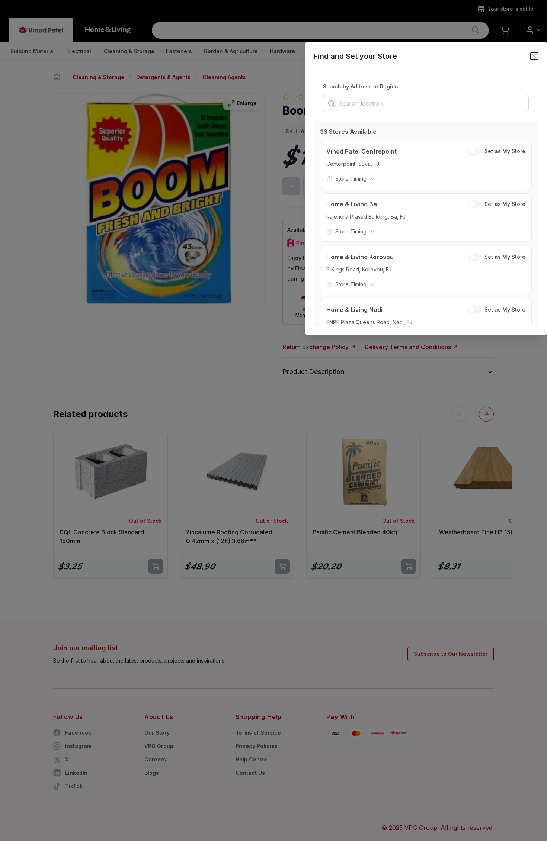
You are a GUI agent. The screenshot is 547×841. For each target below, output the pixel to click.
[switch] (475, 151)
